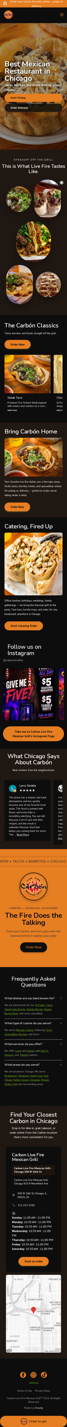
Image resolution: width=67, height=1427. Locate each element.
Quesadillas (10, 1034)
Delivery (9, 1055)
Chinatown (23, 1075)
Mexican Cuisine (25, 1030)
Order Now (17, 344)
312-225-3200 (26, 1205)
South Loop (36, 1075)
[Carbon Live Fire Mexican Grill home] (8, 14)
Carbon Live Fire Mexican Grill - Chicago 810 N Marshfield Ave (31, 1181)
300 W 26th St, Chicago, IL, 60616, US (32, 1195)
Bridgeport (10, 1075)
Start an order (34, 1261)
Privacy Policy (42, 1390)
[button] (29, 694)
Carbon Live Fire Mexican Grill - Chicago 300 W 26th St (33, 1170)
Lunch (18, 1050)
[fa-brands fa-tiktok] (44, 1375)
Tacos (48, 1030)
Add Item (12, 410)
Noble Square (21, 1080)
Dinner (30, 1050)
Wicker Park (10, 1084)
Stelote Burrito (34, 1009)
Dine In (44, 1050)
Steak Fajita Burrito (14, 1009)
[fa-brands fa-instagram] (33, 1375)
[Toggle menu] (62, 14)
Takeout (24, 1055)
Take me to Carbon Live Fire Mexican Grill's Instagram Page (34, 734)
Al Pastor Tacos (43, 1005)
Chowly (39, 1408)
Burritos (23, 1034)
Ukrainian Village (39, 1080)
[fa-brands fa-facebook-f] (23, 1375)
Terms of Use (24, 1390)
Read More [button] (23, 834)
